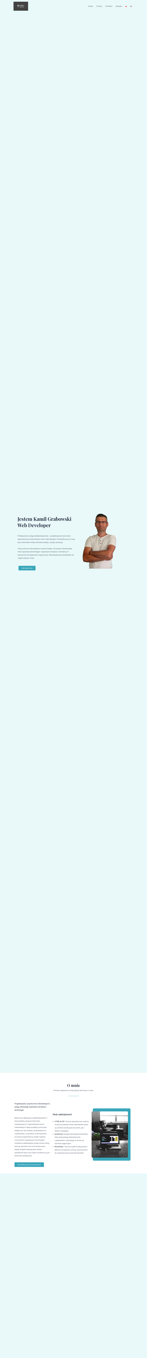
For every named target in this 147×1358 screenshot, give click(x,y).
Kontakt (119, 6)
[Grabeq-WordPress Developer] (21, 6)
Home (90, 6)
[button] (27, 568)
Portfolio (108, 6)
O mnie (99, 6)
